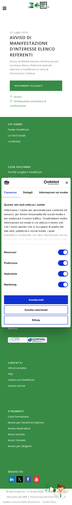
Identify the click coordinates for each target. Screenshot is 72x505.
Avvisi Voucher (16, 434)
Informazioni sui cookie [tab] (53, 192)
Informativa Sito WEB (17, 496)
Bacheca (13, 328)
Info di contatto (17, 368)
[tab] (36, 86)
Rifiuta (36, 319)
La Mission (14, 141)
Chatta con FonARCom (21, 379)
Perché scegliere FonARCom (25, 172)
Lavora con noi (16, 385)
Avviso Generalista (19, 428)
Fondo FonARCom (18, 129)
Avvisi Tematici (17, 440)
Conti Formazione (18, 416)
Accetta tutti (36, 299)
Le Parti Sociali (16, 135)
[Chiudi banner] (67, 183)
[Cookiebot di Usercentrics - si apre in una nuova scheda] (44, 182)
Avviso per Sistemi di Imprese (26, 422)
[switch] (63, 263)
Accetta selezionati (36, 309)
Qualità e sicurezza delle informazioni (21, 501)
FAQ (10, 373)
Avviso (18, 96)
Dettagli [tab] (28, 192)
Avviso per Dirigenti (19, 446)
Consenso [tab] (10, 192)
